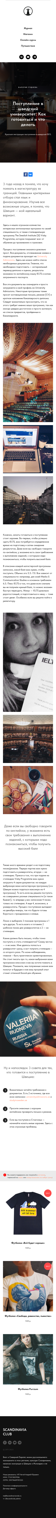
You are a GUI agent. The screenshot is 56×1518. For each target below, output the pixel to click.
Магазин (28, 34)
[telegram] (34, 57)
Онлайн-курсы (28, 39)
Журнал (28, 28)
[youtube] (28, 57)
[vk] (21, 57)
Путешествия (28, 45)
